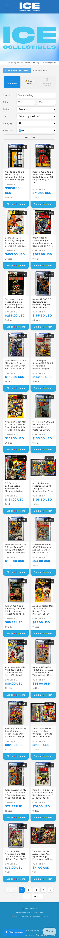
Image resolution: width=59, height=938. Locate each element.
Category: (8, 123)
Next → (37, 896)
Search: (7, 95)
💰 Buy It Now (29, 82)
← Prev (11, 890)
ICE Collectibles (28, 930)
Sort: (5, 116)
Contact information (45, 935)
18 (26, 896)
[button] (7, 7)
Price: (6, 102)
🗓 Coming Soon (47, 82)
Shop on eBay (16, 932)
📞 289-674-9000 (29, 909)
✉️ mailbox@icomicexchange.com (29, 912)
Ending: (7, 109)
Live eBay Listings (16, 70)
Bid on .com (16, 204)
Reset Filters (29, 137)
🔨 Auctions (12, 82)
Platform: (7, 130)
